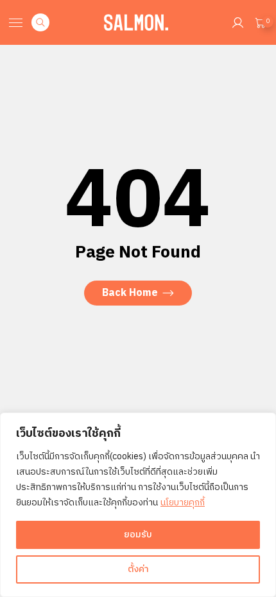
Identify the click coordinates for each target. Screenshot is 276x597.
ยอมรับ (138, 534)
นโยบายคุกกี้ (182, 502)
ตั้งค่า (138, 569)
